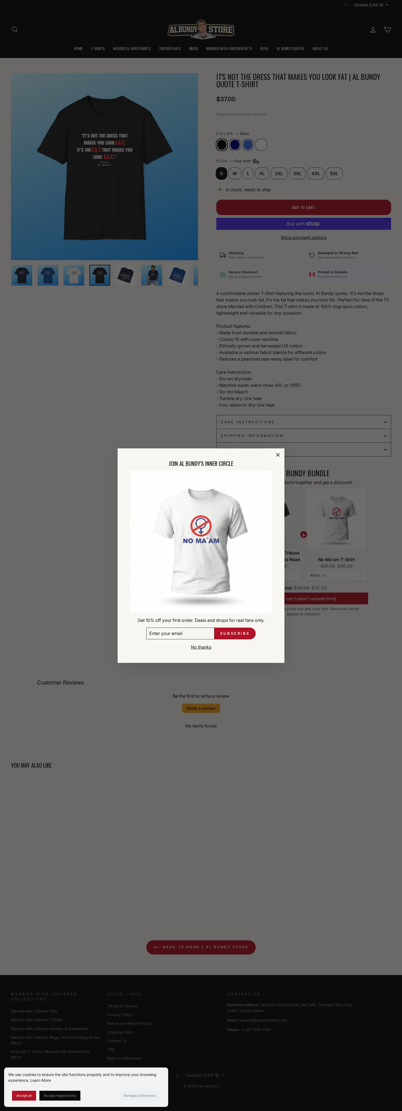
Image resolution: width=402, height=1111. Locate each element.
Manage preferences (140, 1095)
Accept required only (60, 1095)
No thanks (201, 646)
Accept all (24, 1095)
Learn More (40, 1080)
